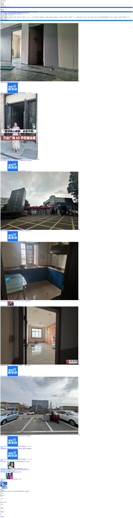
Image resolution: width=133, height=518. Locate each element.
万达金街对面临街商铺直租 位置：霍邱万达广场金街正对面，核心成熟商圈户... (15, 435)
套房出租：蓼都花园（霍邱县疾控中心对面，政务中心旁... (18, 12)
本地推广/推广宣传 (3, 459)
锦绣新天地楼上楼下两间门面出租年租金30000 (9, 82)
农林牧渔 (25, 11)
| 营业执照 (27, 491)
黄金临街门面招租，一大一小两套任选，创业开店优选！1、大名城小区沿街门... (15, 365)
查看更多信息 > (3, 480)
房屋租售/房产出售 (3, 470)
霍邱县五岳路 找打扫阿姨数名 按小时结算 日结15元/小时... (11, 471)
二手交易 (18, 11)
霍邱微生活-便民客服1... (22, 92)
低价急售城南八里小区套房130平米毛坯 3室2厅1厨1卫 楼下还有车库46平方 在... (15, 469)
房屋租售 (11, 11)
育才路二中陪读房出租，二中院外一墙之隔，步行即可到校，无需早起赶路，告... (16, 230)
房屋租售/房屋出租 (3, 92)
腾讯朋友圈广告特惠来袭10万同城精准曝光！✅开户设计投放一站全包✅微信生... (16, 448)
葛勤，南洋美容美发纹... (18, 468)
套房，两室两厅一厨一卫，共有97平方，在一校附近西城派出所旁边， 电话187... (15, 461)
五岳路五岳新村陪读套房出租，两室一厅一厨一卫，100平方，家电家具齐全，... (15, 300)
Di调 (9, 470)
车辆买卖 (35, 11)
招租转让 (32, 11)
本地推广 (21, 11)
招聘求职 (7, 11)
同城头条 (4, 11)
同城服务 (14, 11)
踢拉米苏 (15, 305)
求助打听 (28, 11)
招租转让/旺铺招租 (3, 376)
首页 (1, 11)
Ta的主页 (2, 490)
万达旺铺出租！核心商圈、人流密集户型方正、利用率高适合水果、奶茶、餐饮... (16, 160)
